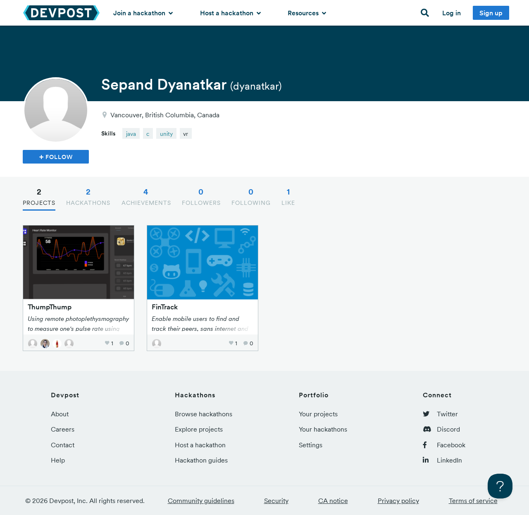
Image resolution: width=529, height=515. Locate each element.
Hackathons (88, 196)
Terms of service (473, 500)
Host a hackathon (227, 13)
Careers (62, 429)
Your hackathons (323, 429)
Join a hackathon (140, 13)
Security (276, 500)
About (60, 414)
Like (288, 196)
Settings (310, 445)
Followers (201, 196)
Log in (451, 13)
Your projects (318, 414)
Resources (304, 13)
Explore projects (199, 429)
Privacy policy (398, 500)
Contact (62, 445)
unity (166, 134)
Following (251, 196)
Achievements (146, 196)
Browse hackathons (203, 414)
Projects (39, 196)
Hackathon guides (201, 460)
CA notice (333, 500)
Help (58, 460)
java (131, 134)
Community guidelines (201, 500)
